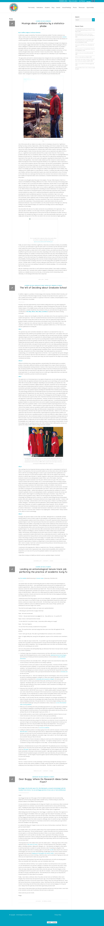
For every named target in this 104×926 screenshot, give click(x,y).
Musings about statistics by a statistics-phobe (43, 24)
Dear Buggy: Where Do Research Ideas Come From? (43, 780)
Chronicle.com (64, 671)
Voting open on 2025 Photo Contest (81, 44)
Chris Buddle (23, 578)
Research (48, 21)
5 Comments (45, 560)
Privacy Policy (58, 914)
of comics (35, 844)
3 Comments (45, 770)
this (28, 844)
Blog (47, 279)
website (65, 37)
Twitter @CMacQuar (60, 790)
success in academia (44, 727)
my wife (51, 849)
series (31, 844)
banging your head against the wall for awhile (43, 853)
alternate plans (23, 731)
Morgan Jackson (47, 901)
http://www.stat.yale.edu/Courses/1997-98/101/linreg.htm (43, 241)
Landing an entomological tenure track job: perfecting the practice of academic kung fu (43, 570)
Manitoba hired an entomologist (58, 655)
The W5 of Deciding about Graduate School (43, 287)
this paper (26, 749)
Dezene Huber (40, 578)
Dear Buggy (35, 776)
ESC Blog (43, 21)
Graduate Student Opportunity (43, 285)
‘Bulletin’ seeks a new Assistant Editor (82, 53)
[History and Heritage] (12, 288)
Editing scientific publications (80, 57)
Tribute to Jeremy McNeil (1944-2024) (82, 63)
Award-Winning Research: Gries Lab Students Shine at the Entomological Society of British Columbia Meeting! (84, 41)
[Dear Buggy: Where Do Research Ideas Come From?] (12, 779)
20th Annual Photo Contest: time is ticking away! (84, 67)
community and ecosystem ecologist (45, 679)
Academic (38, 21)
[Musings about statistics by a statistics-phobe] (12, 23)
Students (59, 285)
